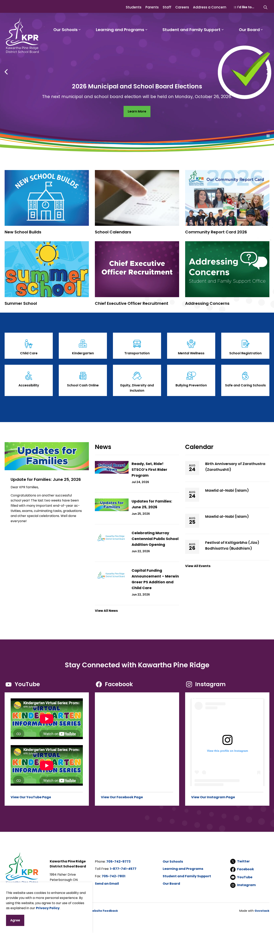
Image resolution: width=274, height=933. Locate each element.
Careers (182, 7)
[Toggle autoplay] (268, 136)
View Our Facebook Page (122, 797)
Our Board (249, 29)
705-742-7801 (113, 876)
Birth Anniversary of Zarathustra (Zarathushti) (235, 466)
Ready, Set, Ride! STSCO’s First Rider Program (149, 469)
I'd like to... (245, 7)
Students (133, 7)
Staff (167, 7)
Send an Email (107, 883)
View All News (106, 610)
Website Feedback (103, 911)
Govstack (262, 911)
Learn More (137, 111)
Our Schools (65, 29)
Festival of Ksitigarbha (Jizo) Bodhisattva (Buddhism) (232, 545)
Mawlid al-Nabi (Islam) (227, 490)
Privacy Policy (48, 908)
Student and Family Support (191, 29)
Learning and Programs (120, 29)
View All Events (197, 566)
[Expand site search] (265, 7)
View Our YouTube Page (31, 797)
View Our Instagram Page (213, 797)
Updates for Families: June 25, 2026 (152, 504)
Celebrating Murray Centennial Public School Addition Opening (155, 538)
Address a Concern (209, 7)
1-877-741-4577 (123, 868)
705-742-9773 (118, 861)
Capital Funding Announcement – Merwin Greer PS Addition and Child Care (155, 579)
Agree (15, 920)
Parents (152, 7)
